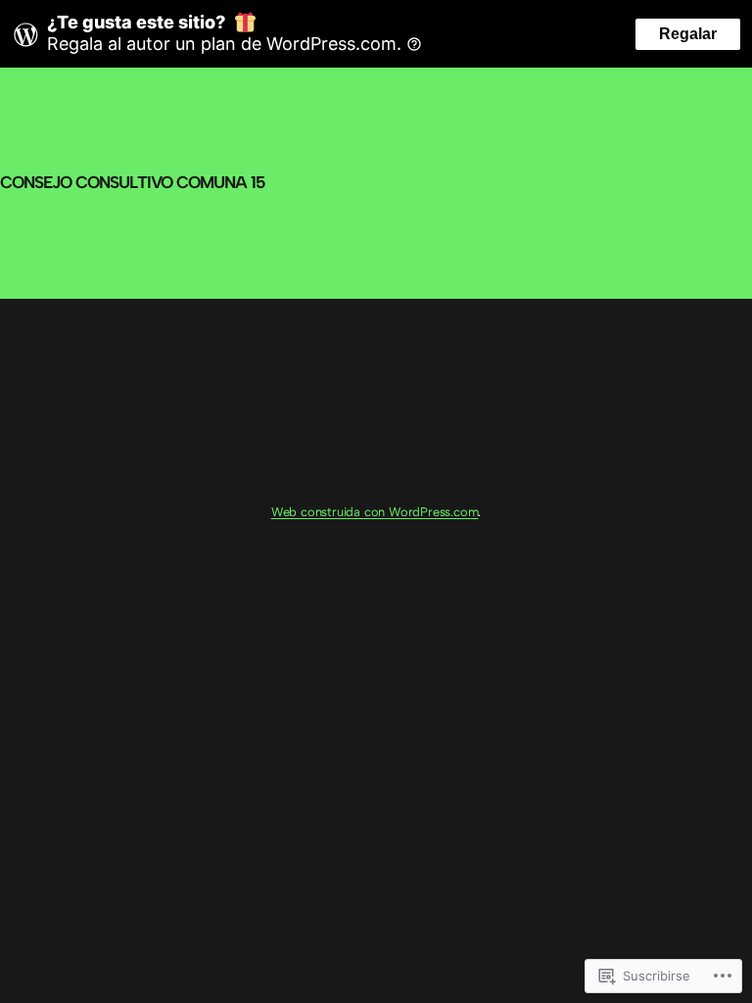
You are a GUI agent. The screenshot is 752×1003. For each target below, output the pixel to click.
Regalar (688, 33)
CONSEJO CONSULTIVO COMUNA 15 (132, 182)
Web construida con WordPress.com (375, 511)
